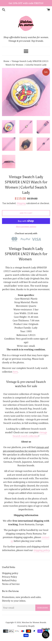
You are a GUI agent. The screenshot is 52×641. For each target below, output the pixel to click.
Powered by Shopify (26, 626)
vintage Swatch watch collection (30, 434)
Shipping (21, 203)
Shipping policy (10, 573)
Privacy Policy (9, 576)
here (15, 371)
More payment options (26, 226)
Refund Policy (9, 580)
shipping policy (41, 550)
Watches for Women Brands (34, 622)
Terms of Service (11, 584)
